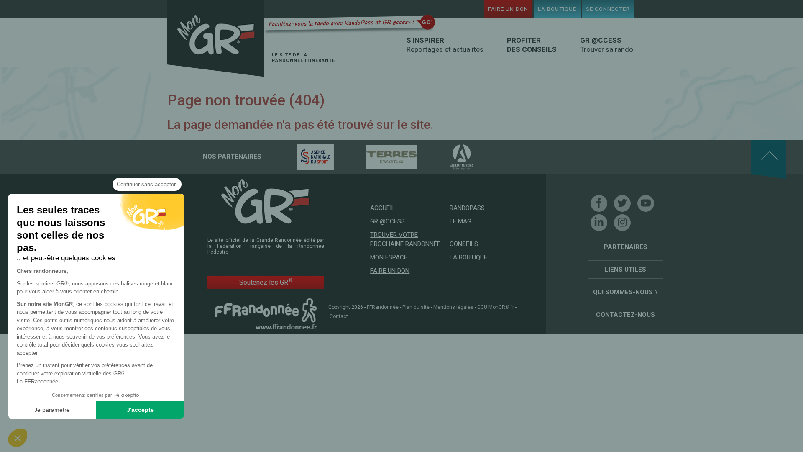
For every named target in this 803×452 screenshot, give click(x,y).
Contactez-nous (625, 314)
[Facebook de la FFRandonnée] (599, 203)
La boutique (557, 8)
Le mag (460, 221)
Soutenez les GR (265, 281)
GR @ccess (387, 221)
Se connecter (608, 8)
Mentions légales (453, 307)
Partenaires (625, 247)
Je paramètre (52, 409)
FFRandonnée (383, 307)
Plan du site (416, 307)
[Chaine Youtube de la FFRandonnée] (645, 203)
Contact (339, 316)
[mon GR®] (265, 201)
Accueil (382, 208)
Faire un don (508, 8)
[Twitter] (622, 203)
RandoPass (467, 208)
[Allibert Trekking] (447, 156)
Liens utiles (625, 269)
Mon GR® (215, 38)
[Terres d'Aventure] (377, 156)
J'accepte (140, 409)
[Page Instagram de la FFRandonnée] (622, 222)
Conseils (464, 244)
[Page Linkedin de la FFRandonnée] (599, 222)
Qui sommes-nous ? (625, 292)
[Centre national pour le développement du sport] (301, 156)
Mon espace (388, 257)
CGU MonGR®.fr (495, 307)
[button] (18, 438)
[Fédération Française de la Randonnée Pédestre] (266, 313)
